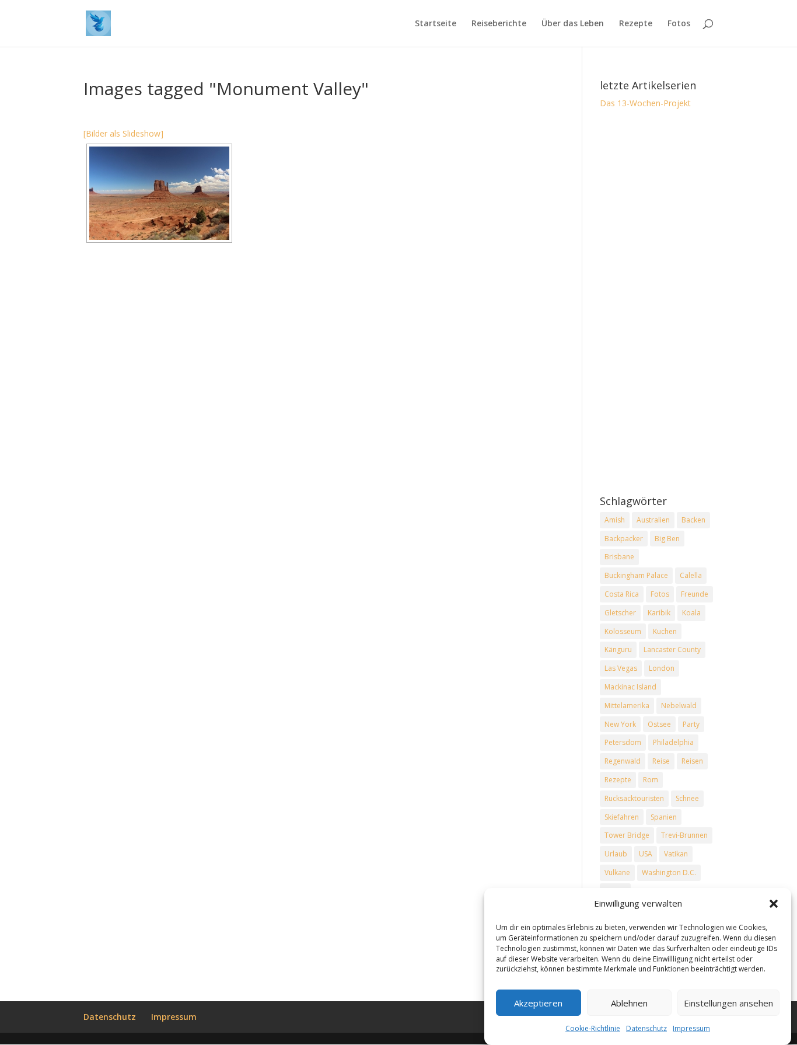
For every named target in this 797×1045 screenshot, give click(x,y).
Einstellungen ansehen (728, 1003)
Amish (614, 520)
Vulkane (617, 872)
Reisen (692, 761)
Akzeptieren (538, 1003)
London (661, 668)
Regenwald (622, 761)
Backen (693, 520)
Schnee (687, 798)
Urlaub (615, 854)
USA (645, 854)
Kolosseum (622, 631)
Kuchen (665, 631)
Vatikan (676, 854)
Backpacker (623, 539)
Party (691, 724)
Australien (653, 520)
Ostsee (659, 724)
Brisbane (619, 557)
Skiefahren (621, 817)
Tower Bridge (626, 835)
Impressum (691, 1029)
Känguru (618, 649)
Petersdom (622, 742)
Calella (691, 575)
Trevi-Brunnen (684, 835)
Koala (691, 613)
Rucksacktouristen (634, 798)
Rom (650, 780)
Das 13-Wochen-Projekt (645, 103)
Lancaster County (672, 649)
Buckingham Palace (636, 575)
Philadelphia (673, 742)
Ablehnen (629, 1003)
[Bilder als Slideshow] (123, 133)
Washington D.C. (669, 872)
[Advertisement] (657, 303)
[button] (773, 904)
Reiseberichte (498, 24)
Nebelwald (679, 705)
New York (620, 724)
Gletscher (620, 613)
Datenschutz (646, 1029)
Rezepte (635, 24)
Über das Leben (572, 24)
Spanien (664, 817)
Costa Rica (621, 594)
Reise (661, 761)
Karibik (659, 613)
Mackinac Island (630, 687)
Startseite (435, 24)
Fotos (678, 24)
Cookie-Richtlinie (592, 1029)
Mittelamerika (626, 705)
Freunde (694, 594)
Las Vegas (620, 668)
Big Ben (667, 539)
